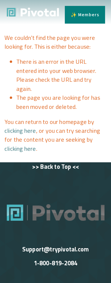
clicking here (20, 130)
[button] (85, 15)
